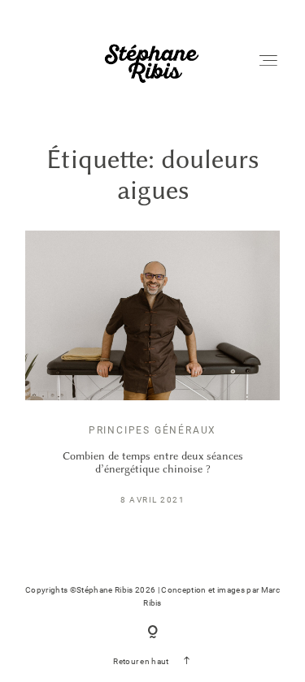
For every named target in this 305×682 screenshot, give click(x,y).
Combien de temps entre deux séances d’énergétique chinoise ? (153, 462)
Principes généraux (152, 430)
